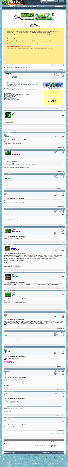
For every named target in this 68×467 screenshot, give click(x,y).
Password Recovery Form (41, 43)
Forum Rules (53, 448)
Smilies (52, 442)
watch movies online (8, 411)
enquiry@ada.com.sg (16, 99)
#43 (63, 132)
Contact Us (42, 452)
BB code (52, 441)
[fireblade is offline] (8, 153)
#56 (63, 391)
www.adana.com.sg (8, 97)
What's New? (6, 6)
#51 (63, 290)
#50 (63, 272)
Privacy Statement (59, 452)
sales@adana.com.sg (13, 98)
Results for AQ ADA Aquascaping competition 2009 (17, 67)
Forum (13, 6)
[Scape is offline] (8, 294)
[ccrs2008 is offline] (8, 115)
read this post (44, 41)
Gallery (18, 6)
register (47, 40)
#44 (63, 149)
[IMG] (52, 444)
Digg (6, 441)
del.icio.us (7, 443)
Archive (53, 452)
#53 (63, 330)
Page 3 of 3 (53, 65)
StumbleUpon (8, 445)
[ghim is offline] (8, 277)
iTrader (34, 6)
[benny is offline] (7, 248)
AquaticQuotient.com (48, 452)
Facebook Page (41, 6)
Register (61, 0)
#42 (63, 110)
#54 (63, 347)
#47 (63, 208)
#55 (63, 368)
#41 (63, 71)
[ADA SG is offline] (8, 74)
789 (63, 249)
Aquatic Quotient (12, 10)
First (58, 65)
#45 (63, 173)
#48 (63, 227)
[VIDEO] (52, 445)
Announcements (19, 10)
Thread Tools (61, 69)
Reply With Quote (61, 108)
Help (57, 0)
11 (63, 335)
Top (63, 452)
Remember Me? (44, 2)
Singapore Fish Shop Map (26, 6)
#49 (63, 244)
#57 (63, 417)
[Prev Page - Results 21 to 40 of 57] (60, 65)
